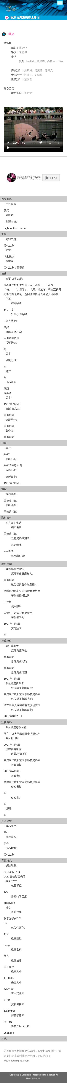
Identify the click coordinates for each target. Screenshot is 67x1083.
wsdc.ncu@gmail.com (16, 1060)
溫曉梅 (28, 70)
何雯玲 (38, 70)
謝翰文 (49, 70)
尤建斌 (38, 74)
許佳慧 (28, 74)
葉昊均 (41, 61)
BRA (60, 61)
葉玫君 (28, 79)
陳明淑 (30, 61)
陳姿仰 (23, 47)
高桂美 (51, 61)
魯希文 (28, 92)
